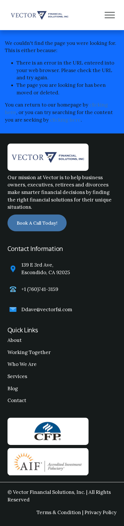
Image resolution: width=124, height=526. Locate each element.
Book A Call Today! (37, 223)
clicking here (65, 120)
